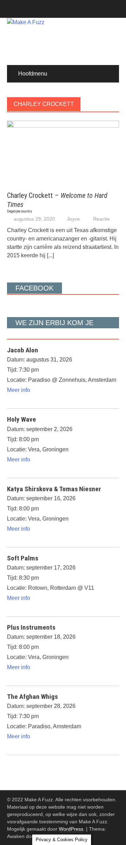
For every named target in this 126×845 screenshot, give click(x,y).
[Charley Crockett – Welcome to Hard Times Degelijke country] (63, 152)
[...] (50, 255)
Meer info (18, 390)
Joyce (73, 219)
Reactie (101, 219)
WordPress (71, 829)
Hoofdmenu (32, 74)
